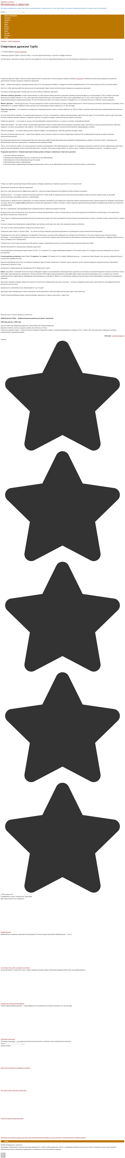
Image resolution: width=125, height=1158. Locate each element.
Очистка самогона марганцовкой (12, 1118)
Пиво (6, 37)
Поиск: (3, 12)
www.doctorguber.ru (118, 336)
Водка (6, 29)
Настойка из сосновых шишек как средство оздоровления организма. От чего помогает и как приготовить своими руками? (43, 1137)
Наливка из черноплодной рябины (12, 1003)
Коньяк (6, 33)
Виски (6, 26)
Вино (6, 24)
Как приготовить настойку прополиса (13, 1090)
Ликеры (7, 35)
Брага (6, 22)
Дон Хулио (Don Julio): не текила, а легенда (15, 968)
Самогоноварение (10, 15)
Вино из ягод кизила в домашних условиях (15, 1068)
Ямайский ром (6, 932)
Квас (6, 31)
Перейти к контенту (7, 2)
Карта (6, 1141)
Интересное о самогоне (15, 4)
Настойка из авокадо (8, 1039)
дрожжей (79, 78)
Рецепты (7, 18)
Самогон (7, 20)
